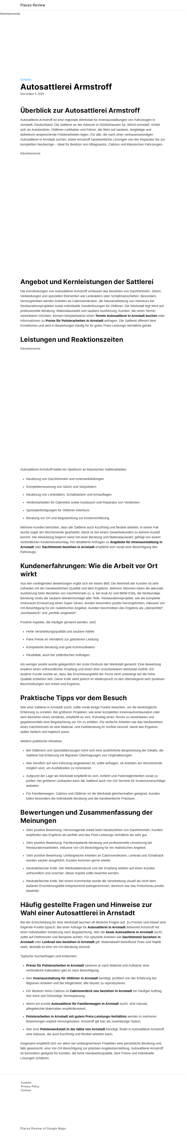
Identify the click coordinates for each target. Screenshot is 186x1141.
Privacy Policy (30, 1086)
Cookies (26, 1082)
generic (26, 79)
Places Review (32, 5)
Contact (26, 1090)
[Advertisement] (93, 43)
